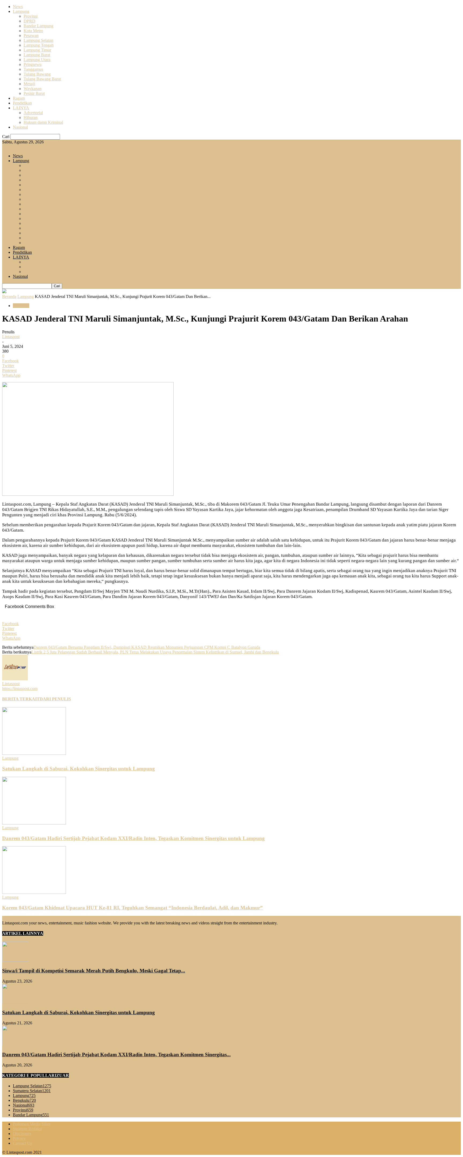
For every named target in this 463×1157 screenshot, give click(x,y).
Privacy (19, 1138)
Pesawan (31, 35)
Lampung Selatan (38, 40)
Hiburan (31, 117)
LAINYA (21, 108)
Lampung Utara (37, 59)
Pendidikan (22, 103)
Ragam (19, 98)
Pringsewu (33, 64)
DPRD (29, 21)
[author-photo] (15, 679)
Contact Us (22, 1143)
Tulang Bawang (37, 74)
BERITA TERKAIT (21, 699)
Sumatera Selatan (32, 1090)
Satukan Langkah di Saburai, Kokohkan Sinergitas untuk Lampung (78, 768)
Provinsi (31, 16)
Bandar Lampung (38, 26)
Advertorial (33, 112)
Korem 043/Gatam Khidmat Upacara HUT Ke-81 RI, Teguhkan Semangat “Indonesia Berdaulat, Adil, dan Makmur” (132, 907)
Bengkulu (24, 1100)
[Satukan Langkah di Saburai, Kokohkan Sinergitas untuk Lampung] (34, 753)
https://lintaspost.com (20, 688)
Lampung (21, 11)
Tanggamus (33, 69)
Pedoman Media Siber (31, 1124)
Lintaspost (11, 336)
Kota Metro (33, 30)
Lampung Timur (37, 50)
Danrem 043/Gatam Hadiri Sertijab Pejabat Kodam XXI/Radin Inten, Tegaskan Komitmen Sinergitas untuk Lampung (133, 838)
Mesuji (29, 83)
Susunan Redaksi (27, 1128)
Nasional (20, 127)
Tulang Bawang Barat (42, 79)
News (18, 6)
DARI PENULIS (55, 699)
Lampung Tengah (39, 45)
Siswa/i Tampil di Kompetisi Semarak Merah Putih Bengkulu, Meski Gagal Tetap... (93, 970)
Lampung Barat (37, 55)
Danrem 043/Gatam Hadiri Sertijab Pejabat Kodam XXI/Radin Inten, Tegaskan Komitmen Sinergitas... (116, 1054)
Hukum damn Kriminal (43, 122)
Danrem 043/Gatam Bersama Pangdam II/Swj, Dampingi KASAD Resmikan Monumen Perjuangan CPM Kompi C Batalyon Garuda (146, 647)
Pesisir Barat (34, 93)
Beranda (9, 296)
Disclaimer (22, 1133)
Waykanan (33, 88)
